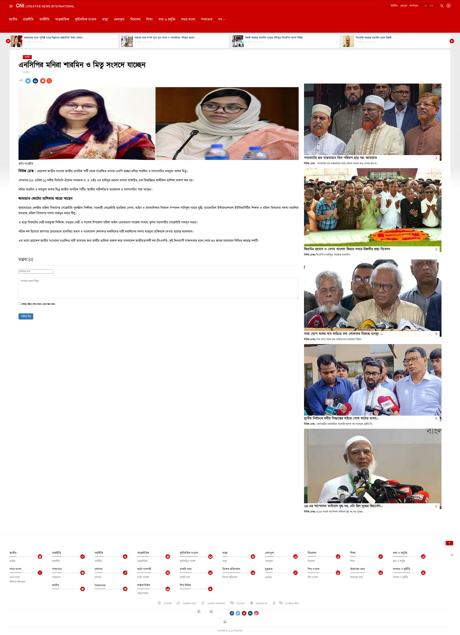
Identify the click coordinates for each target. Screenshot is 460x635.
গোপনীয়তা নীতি (292, 603)
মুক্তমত (269, 569)
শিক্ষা (149, 19)
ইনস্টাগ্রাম (414, 5)
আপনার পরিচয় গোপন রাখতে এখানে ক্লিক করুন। (39, 304)
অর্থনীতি (44, 19)
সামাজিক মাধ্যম (189, 603)
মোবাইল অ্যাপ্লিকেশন (216, 603)
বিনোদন (135, 19)
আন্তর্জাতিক (62, 19)
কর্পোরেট (167, 603)
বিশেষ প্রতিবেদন (231, 569)
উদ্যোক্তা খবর (357, 569)
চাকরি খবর (186, 569)
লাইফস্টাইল (143, 585)
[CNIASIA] (227, 622)
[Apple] (217, 613)
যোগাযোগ (240, 603)
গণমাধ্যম (206, 19)
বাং (425, 6)
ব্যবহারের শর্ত (261, 603)
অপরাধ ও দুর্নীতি (401, 569)
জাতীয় (13, 19)
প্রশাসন (98, 569)
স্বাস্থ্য (105, 19)
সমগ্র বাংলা (188, 19)
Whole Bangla (17, 581)
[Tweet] (28, 81)
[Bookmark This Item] (46, 81)
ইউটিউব (394, 5)
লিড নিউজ (185, 585)
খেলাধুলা (119, 19)
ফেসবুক (403, 5)
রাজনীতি (28, 19)
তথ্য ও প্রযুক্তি (166, 19)
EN (431, 6)
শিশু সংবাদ (313, 569)
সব (220, 19)
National (100, 585)
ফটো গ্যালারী (144, 569)
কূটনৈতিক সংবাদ (85, 19)
